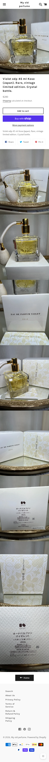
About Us (10, 695)
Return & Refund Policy (12, 712)
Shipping (7, 100)
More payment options (23, 125)
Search (9, 691)
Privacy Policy (13, 699)
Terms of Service (9, 705)
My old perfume (24, 4)
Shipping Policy (10, 719)
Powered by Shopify (36, 737)
